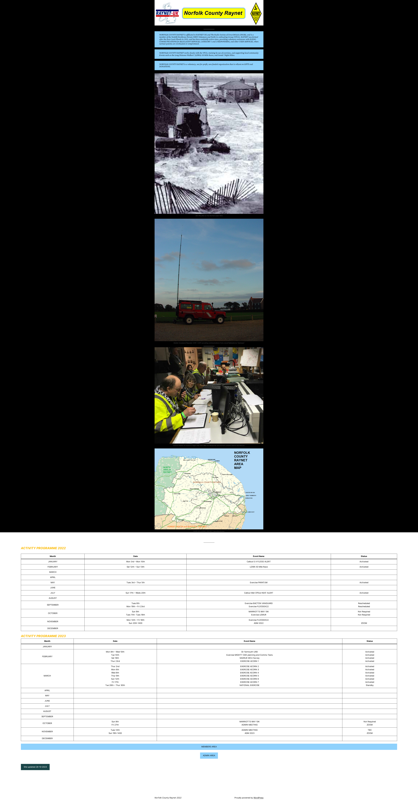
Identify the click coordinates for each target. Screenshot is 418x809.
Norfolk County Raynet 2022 (168, 798)
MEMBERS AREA (209, 746)
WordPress (258, 798)
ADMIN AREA (209, 755)
